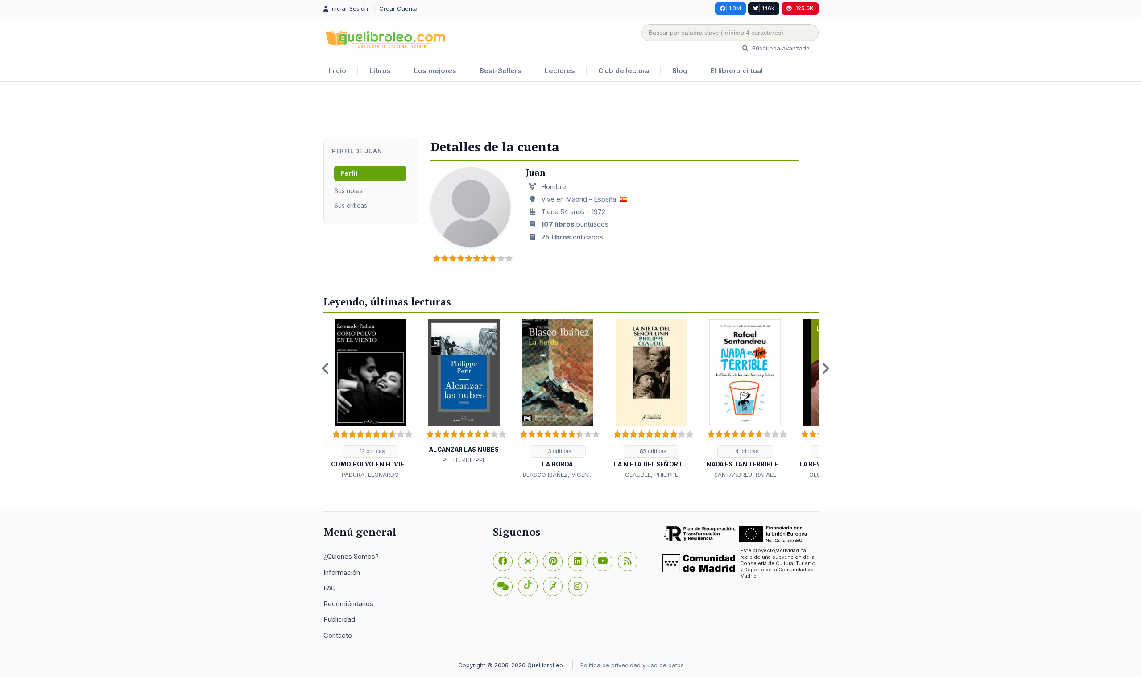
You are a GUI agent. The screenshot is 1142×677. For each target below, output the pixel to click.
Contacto (337, 635)
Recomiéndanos (348, 603)
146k (768, 8)
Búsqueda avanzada (780, 48)
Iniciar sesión (350, 8)
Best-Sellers (500, 70)
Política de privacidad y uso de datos (632, 665)
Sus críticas (350, 205)
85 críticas (652, 451)
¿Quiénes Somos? (351, 556)
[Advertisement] (571, 111)
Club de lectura (623, 70)
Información (341, 572)
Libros (380, 70)
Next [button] (825, 368)
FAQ (329, 588)
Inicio (337, 70)
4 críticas (746, 451)
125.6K (804, 8)
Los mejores (435, 70)
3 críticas (558, 451)
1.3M (735, 8)
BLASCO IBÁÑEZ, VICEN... (557, 474)
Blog (679, 70)
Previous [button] (325, 368)
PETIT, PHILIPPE (464, 459)
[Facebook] (503, 561)
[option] (370, 399)
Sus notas (348, 190)
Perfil (348, 173)
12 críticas (371, 451)
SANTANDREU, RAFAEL (745, 474)
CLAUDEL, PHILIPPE (651, 474)
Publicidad (339, 619)
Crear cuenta (398, 8)
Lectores (560, 70)
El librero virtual (737, 70)
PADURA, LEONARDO (370, 474)
